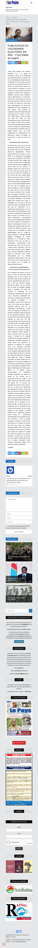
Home (8, 17)
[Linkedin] (16, 62)
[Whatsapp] (23, 62)
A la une (14, 17)
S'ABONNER (20, 743)
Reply (29, 476)
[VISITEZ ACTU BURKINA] (19, 889)
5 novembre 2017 (12, 40)
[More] (26, 62)
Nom (19, 833)
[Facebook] (9, 62)
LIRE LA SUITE (19, 641)
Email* (19, 827)
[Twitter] (12, 62)
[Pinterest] (19, 62)
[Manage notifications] (3, 944)
